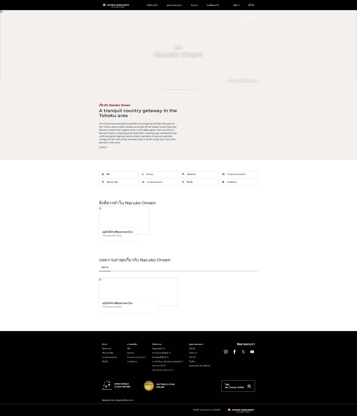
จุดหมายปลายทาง (174, 5)
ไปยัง (234, 386)
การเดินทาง (132, 361)
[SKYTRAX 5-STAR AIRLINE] (159, 390)
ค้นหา (236, 5)
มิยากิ (231, 16)
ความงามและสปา (109, 357)
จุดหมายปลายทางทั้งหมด (199, 365)
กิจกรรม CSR (157, 365)
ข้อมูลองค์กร (157, 348)
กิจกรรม (194, 5)
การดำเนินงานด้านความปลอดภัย (166, 361)
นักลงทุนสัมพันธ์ (159, 357)
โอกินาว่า (193, 353)
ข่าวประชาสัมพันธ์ (160, 353)
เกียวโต (192, 348)
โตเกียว (192, 361)
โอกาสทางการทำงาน (161, 370)
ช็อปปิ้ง (105, 361)
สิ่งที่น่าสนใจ (152, 5)
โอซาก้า (192, 357)
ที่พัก (129, 348)
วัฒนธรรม (106, 348)
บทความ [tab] (104, 267)
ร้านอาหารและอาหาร (136, 357)
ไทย (252, 5)
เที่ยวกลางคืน (107, 353)
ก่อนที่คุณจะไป (213, 5)
